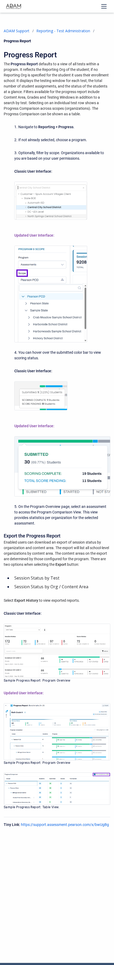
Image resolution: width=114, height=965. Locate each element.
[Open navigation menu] (104, 6)
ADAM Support (16, 30)
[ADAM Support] (13, 6)
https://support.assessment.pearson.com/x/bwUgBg (65, 824)
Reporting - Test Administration (63, 30)
